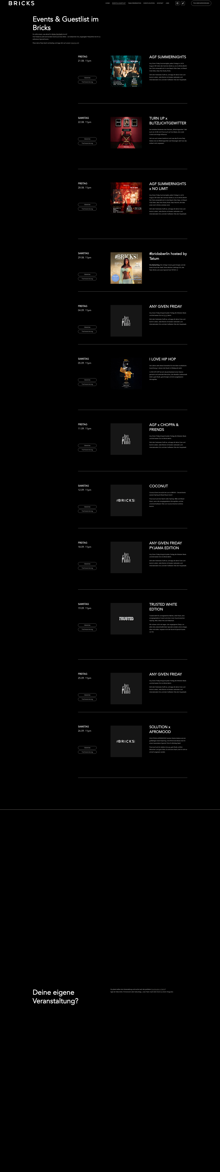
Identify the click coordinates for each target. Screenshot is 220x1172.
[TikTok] (183, 3)
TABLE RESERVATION (134, 3)
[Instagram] (177, 3)
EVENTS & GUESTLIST (119, 3)
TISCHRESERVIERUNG (201, 3)
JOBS (167, 3)
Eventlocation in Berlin (158, 989)
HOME (108, 3)
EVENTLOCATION (149, 3)
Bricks (165, 315)
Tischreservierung (87, 82)
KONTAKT (160, 3)
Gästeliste (74, 43)
